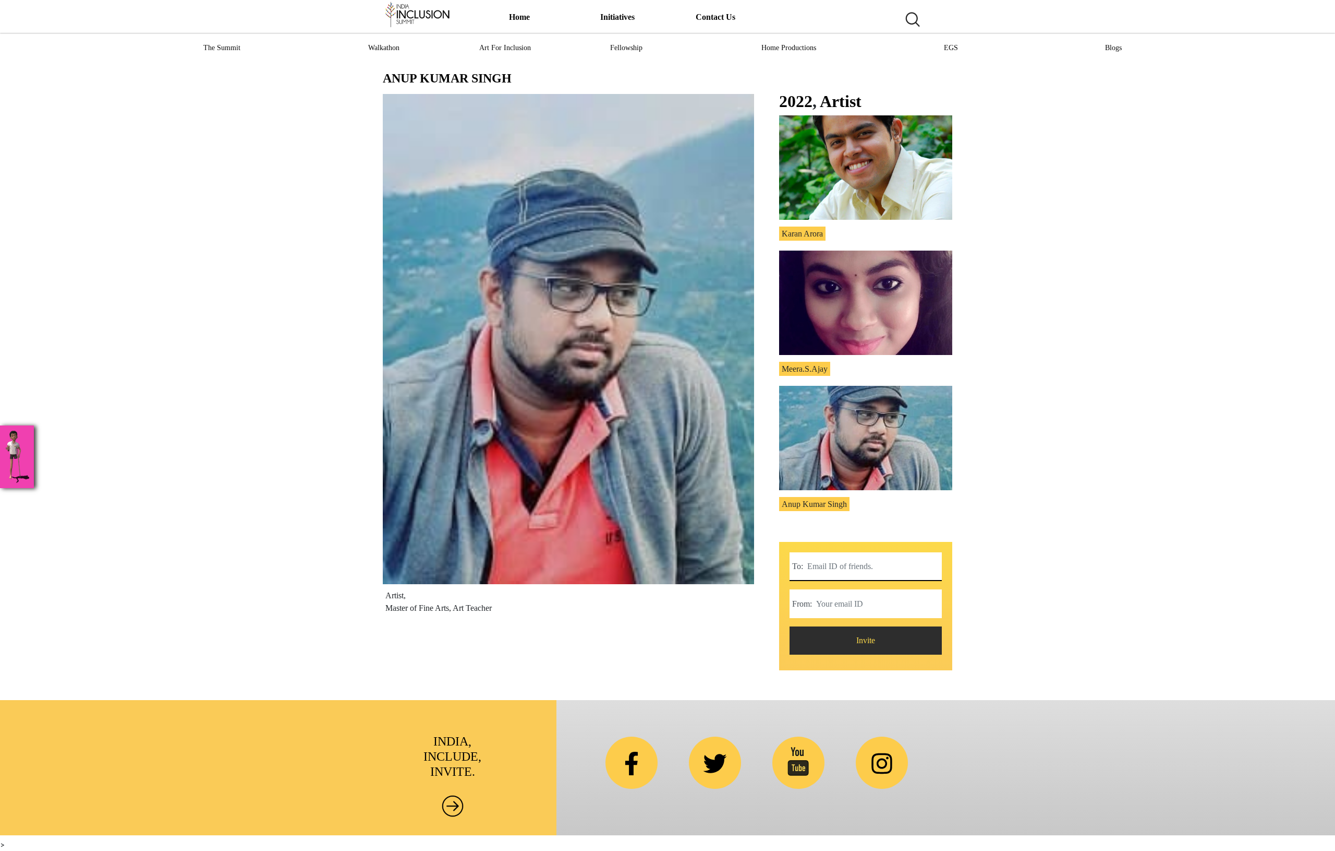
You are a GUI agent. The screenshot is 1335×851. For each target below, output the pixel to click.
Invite (865, 640)
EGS (951, 48)
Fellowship (626, 48)
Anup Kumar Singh (814, 504)
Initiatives (617, 17)
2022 (795, 101)
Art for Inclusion (505, 48)
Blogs (1113, 48)
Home (519, 17)
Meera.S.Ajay (805, 368)
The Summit (221, 48)
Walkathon (383, 48)
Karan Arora (802, 233)
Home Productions (788, 48)
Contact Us (715, 17)
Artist (840, 101)
